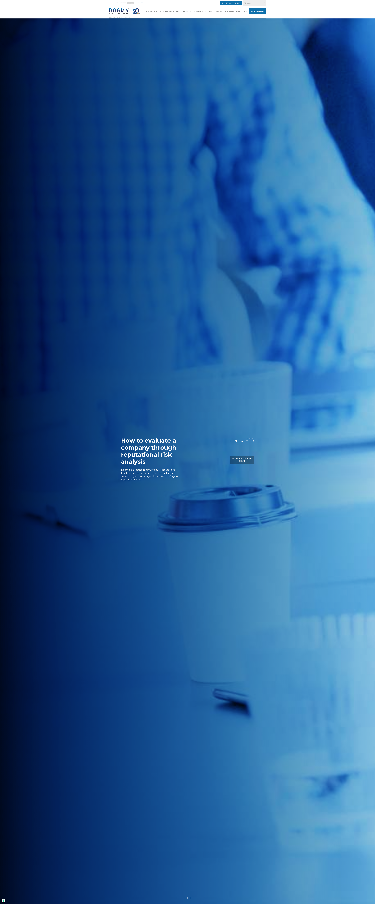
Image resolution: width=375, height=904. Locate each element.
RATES (130, 3)
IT (264, 3)
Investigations (151, 11)
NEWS (245, 11)
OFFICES (123, 3)
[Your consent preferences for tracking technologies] (3, 900)
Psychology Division (232, 11)
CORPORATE (113, 3)
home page (112, 17)
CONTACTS (139, 3)
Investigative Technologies (192, 11)
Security (219, 11)
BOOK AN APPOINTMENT (231, 3)
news (118, 17)
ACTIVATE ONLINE (257, 11)
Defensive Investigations (168, 11)
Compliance (209, 11)
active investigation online (242, 460)
